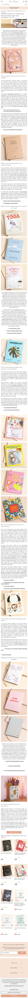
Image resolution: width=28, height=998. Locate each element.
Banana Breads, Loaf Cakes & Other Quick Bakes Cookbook (14, 571)
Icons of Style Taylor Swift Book (10, 404)
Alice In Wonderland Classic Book (12, 94)
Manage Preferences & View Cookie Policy (14, 985)
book (18, 37)
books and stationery (10, 826)
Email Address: (6, 952)
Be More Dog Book (19, 643)
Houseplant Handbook (17, 385)
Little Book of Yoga (19, 309)
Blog (5, 10)
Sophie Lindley (5, 17)
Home (2, 10)
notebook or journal (8, 753)
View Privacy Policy (14, 989)
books (20, 40)
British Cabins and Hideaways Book (18, 174)
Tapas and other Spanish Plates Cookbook (14, 557)
